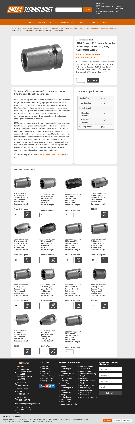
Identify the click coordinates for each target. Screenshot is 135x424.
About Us (53, 22)
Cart (104, 22)
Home (31, 22)
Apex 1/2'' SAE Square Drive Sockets (66, 28)
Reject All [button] (117, 420)
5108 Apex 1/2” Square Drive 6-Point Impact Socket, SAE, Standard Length (72, 337)
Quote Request (67, 22)
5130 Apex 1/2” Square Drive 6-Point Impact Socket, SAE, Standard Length (21, 336)
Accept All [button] (107, 420)
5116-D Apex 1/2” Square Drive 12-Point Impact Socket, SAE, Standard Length (98, 199)
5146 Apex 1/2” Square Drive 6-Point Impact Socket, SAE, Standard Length (98, 245)
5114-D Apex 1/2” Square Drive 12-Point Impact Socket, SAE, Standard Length (21, 245)
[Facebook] (41, 386)
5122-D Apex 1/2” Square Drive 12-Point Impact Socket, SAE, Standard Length (46, 200)
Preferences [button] (127, 420)
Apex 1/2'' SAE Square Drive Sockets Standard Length (98, 28)
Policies (81, 22)
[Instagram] (44, 386)
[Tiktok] (50, 386)
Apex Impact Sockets (45, 28)
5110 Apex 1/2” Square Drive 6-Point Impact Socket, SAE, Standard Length (46, 336)
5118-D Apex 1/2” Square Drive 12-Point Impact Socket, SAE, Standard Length (72, 200)
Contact (94, 22)
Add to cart (93, 80)
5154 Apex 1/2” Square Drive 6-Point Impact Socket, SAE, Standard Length (72, 245)
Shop (40, 22)
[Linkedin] (53, 386)
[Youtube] (47, 386)
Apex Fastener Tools (30, 28)
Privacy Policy (48, 421)
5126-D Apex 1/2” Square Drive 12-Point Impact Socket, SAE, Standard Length (21, 199)
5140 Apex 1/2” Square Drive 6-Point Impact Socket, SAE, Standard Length (46, 291)
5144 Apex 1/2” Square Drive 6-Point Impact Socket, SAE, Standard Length (21, 291)
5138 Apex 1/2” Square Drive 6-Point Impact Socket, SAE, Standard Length (72, 291)
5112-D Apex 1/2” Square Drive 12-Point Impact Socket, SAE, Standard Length (46, 245)
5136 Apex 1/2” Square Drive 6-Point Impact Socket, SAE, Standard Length (98, 291)
